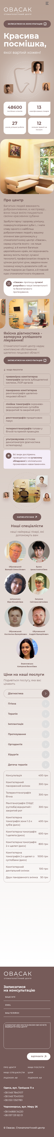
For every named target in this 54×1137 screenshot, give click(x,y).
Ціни (30, 1072)
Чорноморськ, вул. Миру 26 (21, 1106)
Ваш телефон (12, 1013)
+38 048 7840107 (13, 1092)
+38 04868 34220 (13, 1111)
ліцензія (10, 1078)
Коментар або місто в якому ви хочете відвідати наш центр (26, 1026)
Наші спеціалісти (14, 1072)
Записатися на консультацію (25, 24)
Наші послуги (36, 1067)
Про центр (10, 1067)
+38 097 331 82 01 (13, 1115)
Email (8, 1005)
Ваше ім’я (10, 997)
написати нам (25, 517)
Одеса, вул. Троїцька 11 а (19, 1087)
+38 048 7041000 (13, 1096)
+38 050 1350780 (13, 1100)
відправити (37, 1056)
